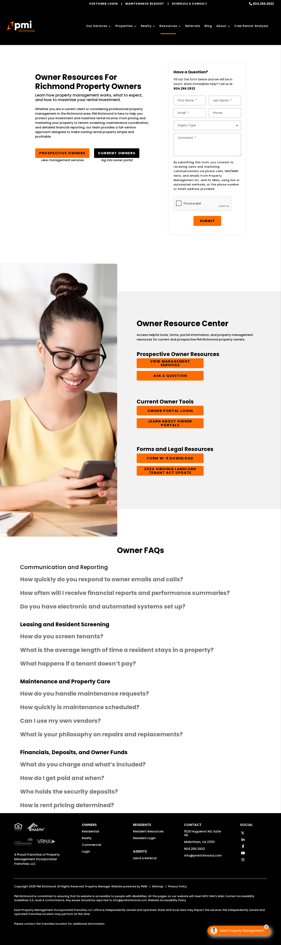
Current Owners (116, 153)
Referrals (192, 26)
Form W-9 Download (170, 458)
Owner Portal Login (170, 410)
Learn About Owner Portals (170, 423)
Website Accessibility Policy (167, 900)
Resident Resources (148, 831)
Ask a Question (170, 375)
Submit (207, 220)
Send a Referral (145, 858)
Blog (208, 26)
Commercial (91, 845)
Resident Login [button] (144, 838)
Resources (168, 26)
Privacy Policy (177, 886)
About (221, 26)
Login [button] (86, 851)
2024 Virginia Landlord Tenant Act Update (170, 470)
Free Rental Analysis (251, 26)
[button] (242, 833)
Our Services (96, 26)
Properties (124, 26)
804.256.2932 (263, 4)
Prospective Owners (62, 153)
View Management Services (170, 363)
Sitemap (157, 886)
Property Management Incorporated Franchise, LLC (37, 859)
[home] (20, 26)
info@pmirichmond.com (203, 855)
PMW (144, 886)
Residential (90, 831)
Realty (146, 26)
